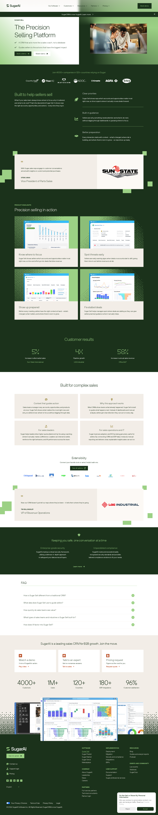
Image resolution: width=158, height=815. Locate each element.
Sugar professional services (115, 778)
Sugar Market (87, 757)
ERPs (108, 762)
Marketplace (86, 762)
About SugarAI (87, 772)
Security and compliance (114, 757)
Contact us (13, 764)
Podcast (133, 757)
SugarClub (133, 772)
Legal (58, 803)
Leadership (86, 775)
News (84, 778)
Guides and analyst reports (139, 754)
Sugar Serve (86, 759)
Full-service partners (89, 790)
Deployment (110, 751)
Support (109, 775)
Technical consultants (89, 793)
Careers (85, 780)
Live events (134, 767)
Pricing (11, 774)
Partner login (86, 796)
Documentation (111, 772)
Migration (109, 754)
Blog (131, 751)
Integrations (110, 759)
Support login (14, 769)
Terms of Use (35, 803)
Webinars (133, 769)
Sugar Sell (85, 751)
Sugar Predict (87, 754)
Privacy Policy (48, 803)
